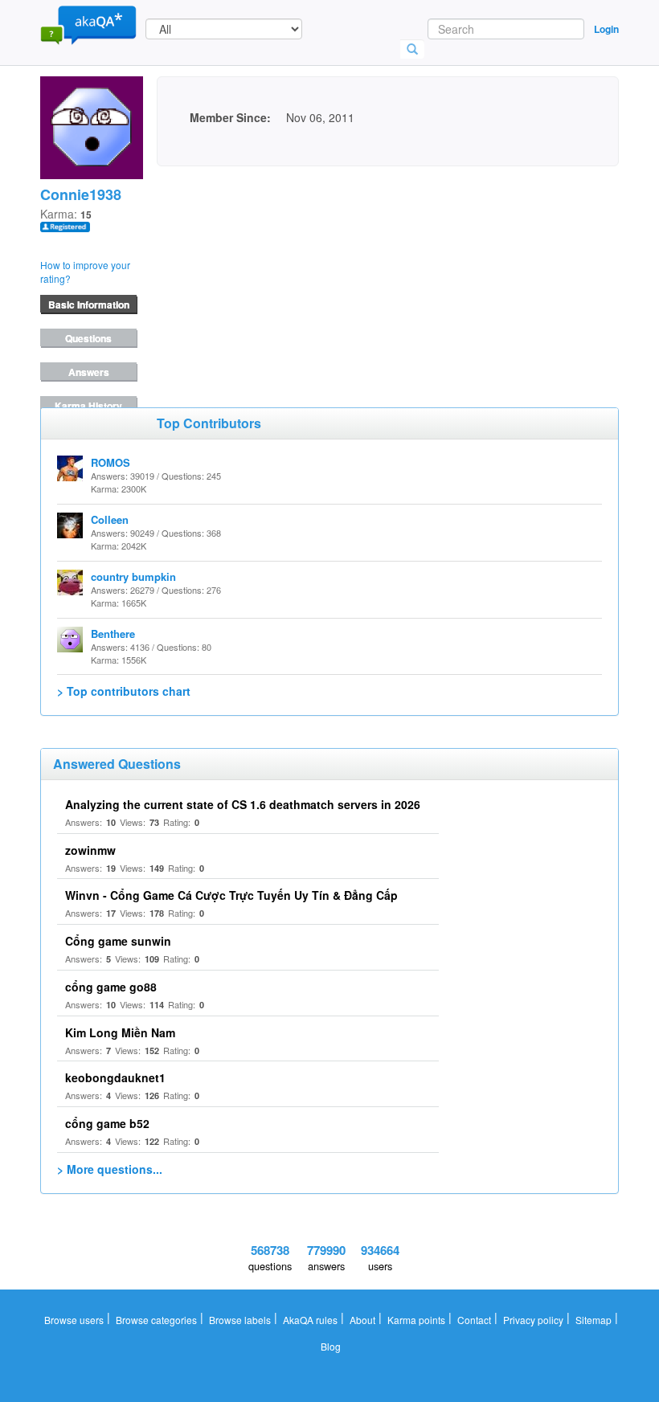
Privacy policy (533, 1319)
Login (606, 29)
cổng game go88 (111, 987)
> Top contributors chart (123, 691)
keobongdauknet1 (115, 1077)
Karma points (416, 1319)
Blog (331, 1346)
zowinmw (90, 850)
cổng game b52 (107, 1123)
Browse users (74, 1319)
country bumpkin (133, 576)
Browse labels (240, 1319)
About (362, 1319)
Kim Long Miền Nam (120, 1032)
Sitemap (593, 1319)
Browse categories (156, 1319)
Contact (474, 1319)
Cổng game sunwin (118, 941)
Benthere (113, 633)
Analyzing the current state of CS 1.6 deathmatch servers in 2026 (242, 804)
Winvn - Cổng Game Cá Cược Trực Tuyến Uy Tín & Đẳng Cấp (231, 895)
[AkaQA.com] (88, 24)
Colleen (110, 519)
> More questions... (109, 1169)
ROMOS (110, 462)
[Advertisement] (277, 266)
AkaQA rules (310, 1319)
